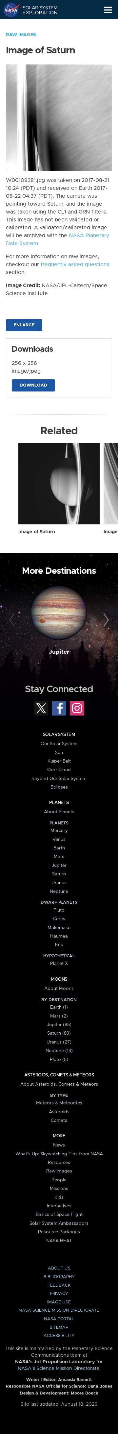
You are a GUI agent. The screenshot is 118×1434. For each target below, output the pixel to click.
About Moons (59, 988)
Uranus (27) (59, 1042)
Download (33, 385)
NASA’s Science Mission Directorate (58, 1368)
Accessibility (59, 1336)
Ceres (59, 919)
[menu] (108, 10)
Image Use (59, 1302)
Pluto (59, 910)
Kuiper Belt (59, 761)
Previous (12, 620)
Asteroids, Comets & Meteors (59, 1075)
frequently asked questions (75, 264)
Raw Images (21, 35)
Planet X (59, 963)
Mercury (59, 830)
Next (105, 620)
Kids (59, 1197)
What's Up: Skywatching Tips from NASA (59, 1154)
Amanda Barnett (75, 1380)
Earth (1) (59, 1007)
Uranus (59, 883)
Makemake (59, 927)
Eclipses (59, 787)
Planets (59, 802)
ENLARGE (24, 325)
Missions (59, 1188)
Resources (59, 1162)
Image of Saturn (36, 532)
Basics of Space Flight (59, 1214)
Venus (59, 839)
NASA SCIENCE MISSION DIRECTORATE (59, 1310)
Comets (59, 1120)
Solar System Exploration (36, 9)
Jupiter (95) (59, 1024)
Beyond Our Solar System (59, 778)
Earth (59, 848)
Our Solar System (59, 744)
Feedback (59, 1285)
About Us (59, 1268)
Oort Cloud (59, 769)
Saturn (59, 874)
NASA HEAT (59, 1241)
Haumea (59, 936)
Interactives (59, 1206)
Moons (59, 979)
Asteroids (59, 1112)
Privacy (59, 1294)
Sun (59, 752)
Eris (59, 945)
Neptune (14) (59, 1050)
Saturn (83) (59, 1033)
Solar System (59, 734)
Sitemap (59, 1327)
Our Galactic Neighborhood (36, 25)
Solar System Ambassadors (59, 1223)
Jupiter (59, 652)
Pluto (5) (59, 1059)
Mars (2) (59, 1016)
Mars (59, 856)
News (59, 1145)
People (59, 1180)
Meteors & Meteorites (59, 1103)
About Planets (59, 812)
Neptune (59, 891)
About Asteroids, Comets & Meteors (59, 1084)
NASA (9, 9)
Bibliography (59, 1277)
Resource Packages (59, 1232)
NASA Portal (59, 1319)
